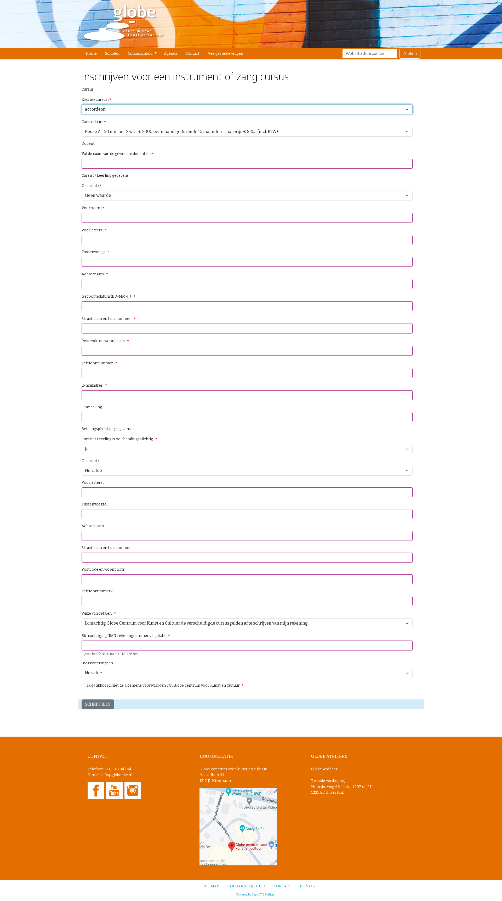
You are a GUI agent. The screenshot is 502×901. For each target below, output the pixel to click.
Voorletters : (93, 230)
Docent (88, 143)
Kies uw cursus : (96, 99)
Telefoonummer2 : (98, 591)
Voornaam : (92, 208)
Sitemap (211, 886)
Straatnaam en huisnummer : (107, 318)
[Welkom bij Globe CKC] (123, 23)
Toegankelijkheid (246, 886)
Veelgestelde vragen (225, 53)
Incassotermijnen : (98, 663)
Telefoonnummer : (98, 363)
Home (91, 53)
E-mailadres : (93, 385)
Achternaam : (94, 274)
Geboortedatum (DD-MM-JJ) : (107, 296)
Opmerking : (93, 407)
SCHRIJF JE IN (98, 704)
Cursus (88, 89)
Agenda (170, 53)
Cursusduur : (93, 122)
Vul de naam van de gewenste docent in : (117, 154)
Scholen (112, 53)
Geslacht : (91, 185)
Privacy (308, 886)
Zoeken (410, 53)
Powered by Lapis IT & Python (255, 894)
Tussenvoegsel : (95, 252)
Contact (192, 53)
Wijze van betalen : (98, 613)
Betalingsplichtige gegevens (106, 429)
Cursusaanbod (140, 53)
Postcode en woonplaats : (104, 341)
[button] (157, 53)
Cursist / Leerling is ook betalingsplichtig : (118, 439)
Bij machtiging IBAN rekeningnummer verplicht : (125, 635)
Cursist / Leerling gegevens (105, 175)
